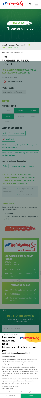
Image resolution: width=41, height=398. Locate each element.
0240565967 (15, 269)
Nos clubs (11, 45)
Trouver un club (21, 45)
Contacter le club (17, 228)
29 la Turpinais (16, 290)
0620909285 (15, 294)
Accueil (4, 45)
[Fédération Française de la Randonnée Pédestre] (13, 4)
